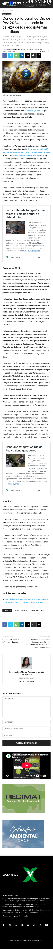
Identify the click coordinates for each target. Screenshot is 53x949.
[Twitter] (10, 55)
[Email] (27, 55)
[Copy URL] (38, 55)
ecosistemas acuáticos (38, 610)
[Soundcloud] (21, 925)
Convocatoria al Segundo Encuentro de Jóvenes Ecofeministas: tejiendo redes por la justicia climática (38, 643)
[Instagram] (9, 925)
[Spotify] (28, 925)
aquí (39, 587)
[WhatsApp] (16, 55)
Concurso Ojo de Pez (21, 610)
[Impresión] (33, 55)
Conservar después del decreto (15, 916)
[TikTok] (34, 925)
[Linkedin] (21, 55)
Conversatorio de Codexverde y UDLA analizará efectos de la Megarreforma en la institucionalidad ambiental (26, 911)
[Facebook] (4, 55)
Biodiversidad (13, 10)
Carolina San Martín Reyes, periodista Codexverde (23, 50)
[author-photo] (26, 668)
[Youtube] (46, 925)
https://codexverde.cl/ (26, 678)
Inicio (4, 10)
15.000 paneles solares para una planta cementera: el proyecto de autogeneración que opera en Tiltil (24, 905)
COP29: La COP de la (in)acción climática (10, 640)
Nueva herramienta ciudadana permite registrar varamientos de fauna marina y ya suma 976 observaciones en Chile (26, 900)
